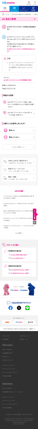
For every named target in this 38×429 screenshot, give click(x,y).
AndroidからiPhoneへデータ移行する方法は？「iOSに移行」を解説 (18, 204)
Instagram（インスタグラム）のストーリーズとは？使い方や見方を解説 (18, 227)
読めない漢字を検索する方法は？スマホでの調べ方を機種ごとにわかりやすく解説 (18, 212)
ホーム (7, 14)
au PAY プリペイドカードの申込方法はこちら (21, 50)
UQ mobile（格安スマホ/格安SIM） (21, 14)
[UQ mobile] (8, 3)
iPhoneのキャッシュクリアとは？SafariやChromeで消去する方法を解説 (18, 219)
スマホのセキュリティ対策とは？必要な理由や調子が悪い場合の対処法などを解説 (18, 197)
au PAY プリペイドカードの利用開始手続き (18, 80)
